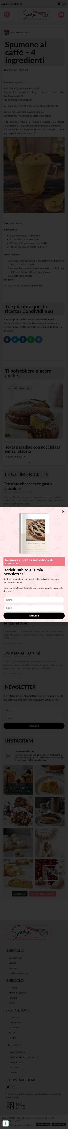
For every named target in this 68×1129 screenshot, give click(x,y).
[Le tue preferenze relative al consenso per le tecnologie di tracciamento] (6, 1123)
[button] (63, 511)
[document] (34, 564)
